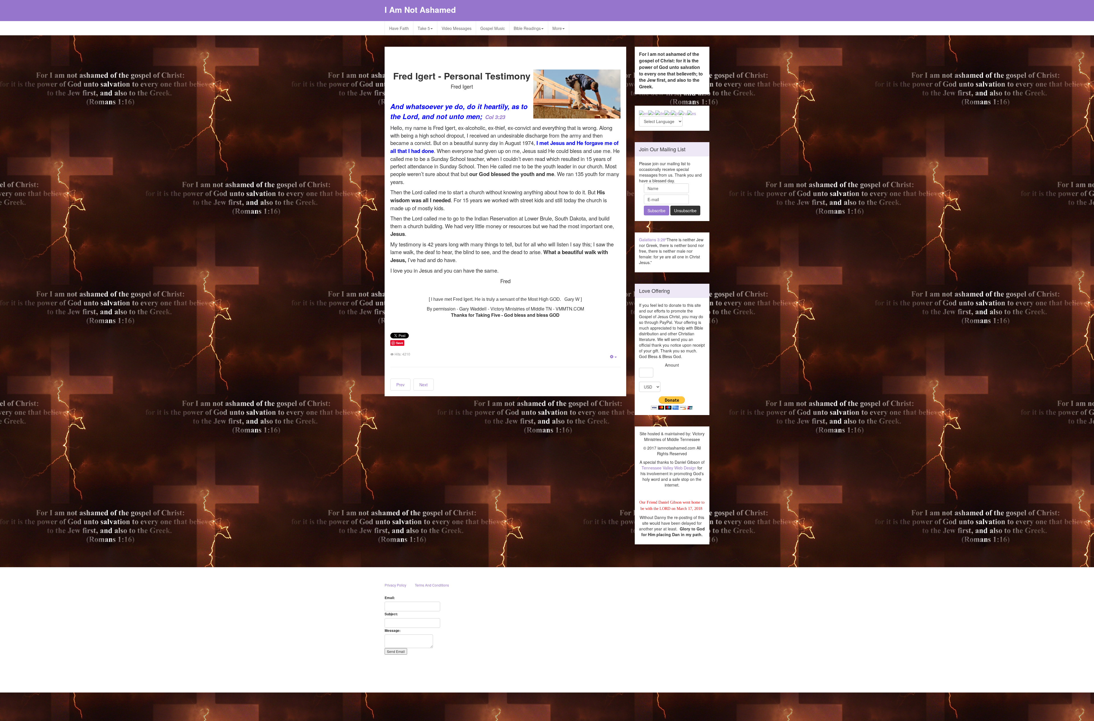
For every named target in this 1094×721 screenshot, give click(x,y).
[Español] (691, 113)
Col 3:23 (495, 117)
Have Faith (399, 28)
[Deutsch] (659, 113)
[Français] (651, 113)
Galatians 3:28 (652, 239)
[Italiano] (667, 113)
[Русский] (683, 113)
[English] (643, 113)
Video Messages (457, 28)
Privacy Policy (395, 585)
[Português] (675, 113)
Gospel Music (492, 28)
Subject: (391, 614)
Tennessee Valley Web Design (669, 468)
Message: (393, 630)
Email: (390, 597)
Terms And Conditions (432, 585)
